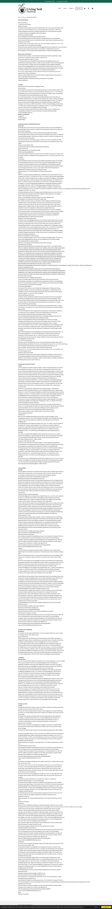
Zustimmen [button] (106, 907)
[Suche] (88, 8)
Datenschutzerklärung (31, 17)
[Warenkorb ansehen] (92, 8)
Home (19, 17)
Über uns (24, 17)
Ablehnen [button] (96, 907)
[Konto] (84, 8)
